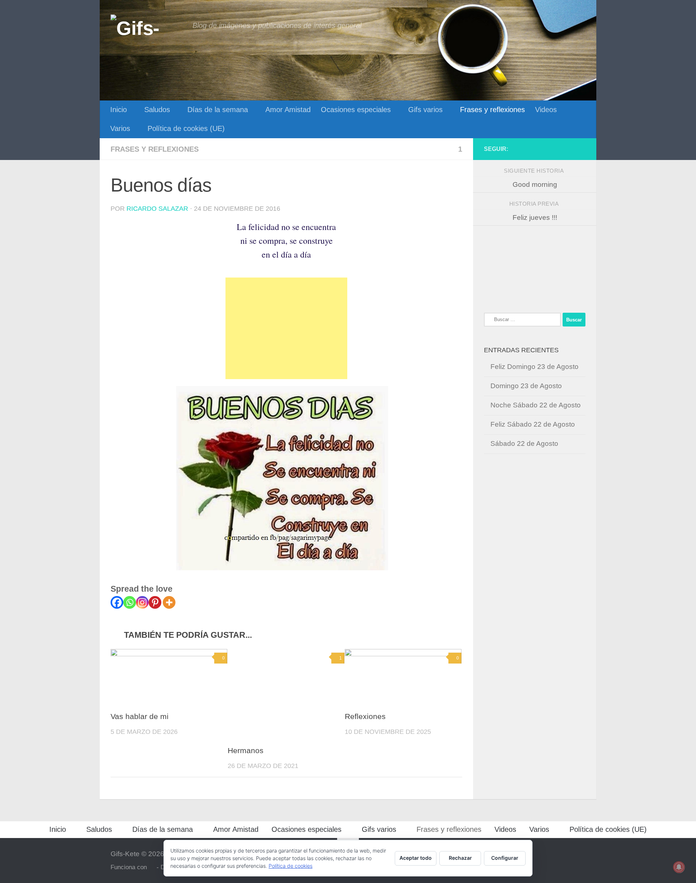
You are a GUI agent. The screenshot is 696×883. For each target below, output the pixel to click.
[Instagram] (142, 602)
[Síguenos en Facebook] (581, 148)
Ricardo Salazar (157, 208)
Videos (546, 110)
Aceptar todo (415, 858)
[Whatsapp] (129, 602)
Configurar (504, 858)
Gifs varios (425, 110)
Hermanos (246, 750)
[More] (169, 602)
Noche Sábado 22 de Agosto (535, 405)
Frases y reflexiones (492, 110)
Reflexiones (365, 716)
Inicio (118, 110)
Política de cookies (290, 866)
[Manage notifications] (679, 867)
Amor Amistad (288, 110)
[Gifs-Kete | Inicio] (148, 27)
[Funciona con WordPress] (152, 867)
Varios (120, 128)
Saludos (157, 110)
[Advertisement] (286, 328)
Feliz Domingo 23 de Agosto (534, 366)
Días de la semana (217, 110)
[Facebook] (117, 602)
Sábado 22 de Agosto (524, 443)
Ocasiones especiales (356, 110)
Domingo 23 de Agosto (526, 386)
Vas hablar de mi (140, 716)
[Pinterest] (155, 602)
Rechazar (460, 858)
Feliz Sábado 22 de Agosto (532, 424)
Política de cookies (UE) (186, 128)
